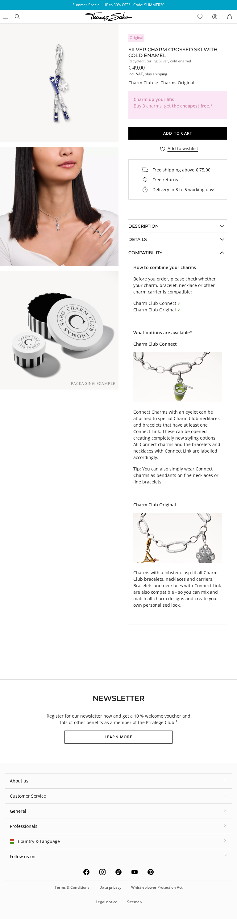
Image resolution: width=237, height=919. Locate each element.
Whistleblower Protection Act (157, 887)
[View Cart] (229, 17)
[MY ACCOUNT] (214, 17)
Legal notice (106, 901)
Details (137, 239)
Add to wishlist (183, 148)
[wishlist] (200, 17)
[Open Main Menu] (5, 17)
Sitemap (134, 901)
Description (143, 226)
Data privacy (110, 887)
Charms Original (177, 83)
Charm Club (140, 83)
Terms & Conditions (72, 887)
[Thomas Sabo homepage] (17, 17)
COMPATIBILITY (145, 252)
